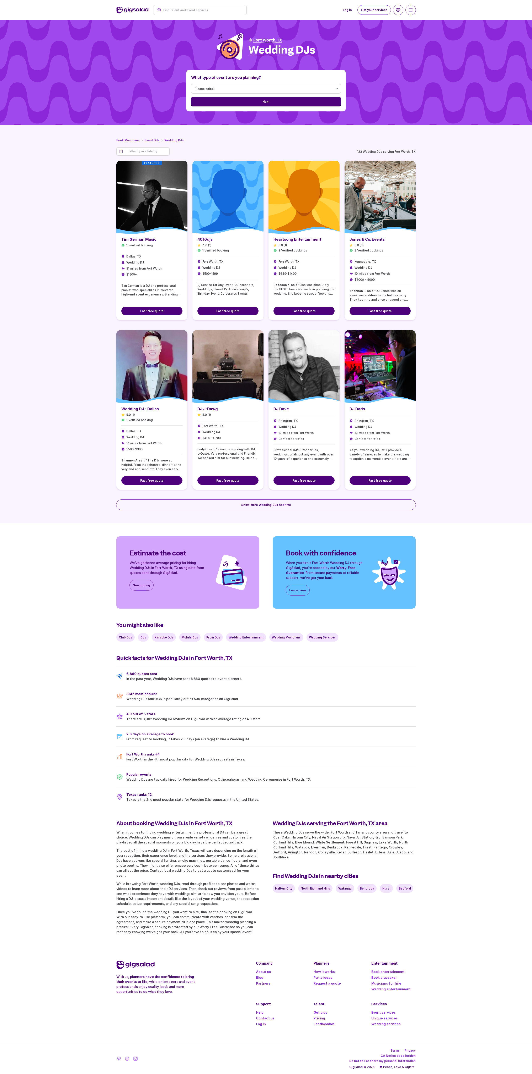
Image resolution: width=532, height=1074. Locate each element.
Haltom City (283, 888)
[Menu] (411, 10)
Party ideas (323, 977)
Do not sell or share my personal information (382, 1061)
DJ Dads (357, 409)
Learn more (297, 590)
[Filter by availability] (147, 151)
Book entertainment (388, 972)
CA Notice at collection (398, 1055)
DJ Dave (281, 409)
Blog (259, 977)
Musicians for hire (386, 983)
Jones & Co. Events (367, 239)
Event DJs (152, 140)
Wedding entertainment (391, 989)
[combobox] (202, 10)
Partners (263, 983)
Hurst (386, 888)
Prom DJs (213, 637)
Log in (347, 10)
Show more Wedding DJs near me (266, 504)
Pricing (319, 1018)
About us (263, 972)
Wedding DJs (174, 140)
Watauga (345, 888)
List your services (374, 10)
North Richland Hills (315, 888)
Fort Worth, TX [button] (267, 40)
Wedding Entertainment (246, 637)
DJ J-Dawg (207, 409)
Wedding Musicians (286, 637)
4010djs (205, 239)
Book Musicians (128, 140)
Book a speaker (384, 977)
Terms (395, 1050)
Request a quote (327, 983)
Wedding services (386, 1024)
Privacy (410, 1050)
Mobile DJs (190, 637)
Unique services (384, 1018)
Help (260, 1012)
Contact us (265, 1018)
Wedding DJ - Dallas (140, 409)
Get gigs (320, 1012)
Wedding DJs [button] (281, 50)
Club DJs (125, 637)
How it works (324, 972)
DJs (143, 637)
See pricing (141, 585)
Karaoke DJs (163, 637)
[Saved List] (398, 10)
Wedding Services (322, 637)
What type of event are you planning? (226, 77)
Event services (383, 1012)
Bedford (405, 888)
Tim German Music (138, 239)
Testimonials (324, 1024)
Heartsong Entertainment (297, 239)
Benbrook (367, 888)
